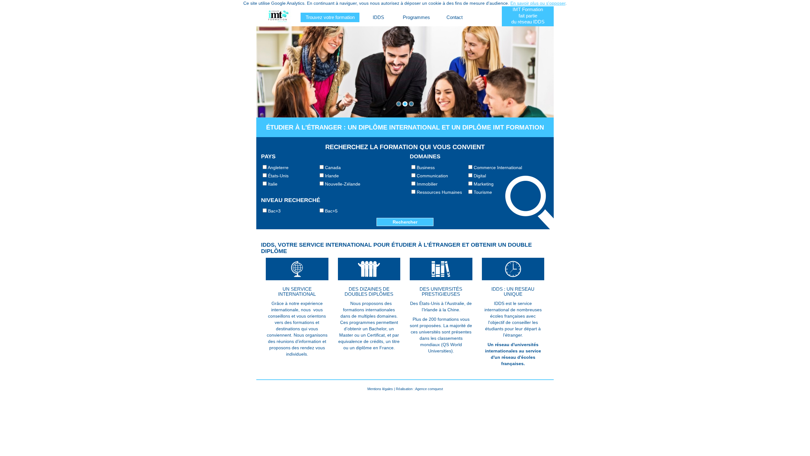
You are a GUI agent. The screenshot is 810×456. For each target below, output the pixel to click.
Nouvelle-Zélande (342, 184)
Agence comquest (429, 389)
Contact (454, 17)
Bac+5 (331, 210)
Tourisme (482, 192)
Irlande (331, 175)
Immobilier (426, 184)
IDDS (378, 17)
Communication (431, 175)
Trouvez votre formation (330, 17)
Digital (479, 175)
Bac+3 (274, 210)
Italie (272, 184)
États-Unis (278, 175)
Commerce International (497, 167)
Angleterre (278, 167)
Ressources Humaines (438, 192)
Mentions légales (380, 389)
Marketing (483, 184)
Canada (332, 167)
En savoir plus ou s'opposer (537, 3)
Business (425, 167)
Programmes (416, 17)
